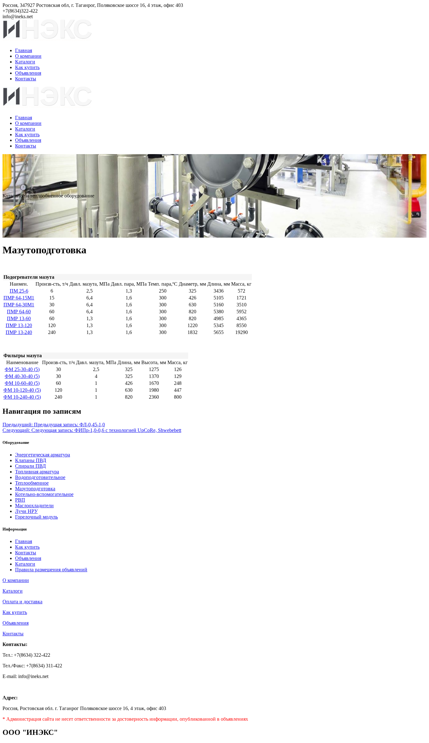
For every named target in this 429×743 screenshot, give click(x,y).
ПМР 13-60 (19, 318)
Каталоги (25, 61)
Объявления (28, 73)
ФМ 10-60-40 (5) (22, 383)
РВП (20, 500)
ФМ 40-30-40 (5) (22, 376)
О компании (28, 56)
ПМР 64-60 (19, 311)
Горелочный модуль (36, 517)
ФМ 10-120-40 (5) (22, 390)
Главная (23, 50)
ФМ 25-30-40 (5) (22, 369)
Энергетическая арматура (42, 454)
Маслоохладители (34, 505)
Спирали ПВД (30, 466)
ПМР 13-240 (19, 332)
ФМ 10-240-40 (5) (22, 397)
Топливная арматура (37, 471)
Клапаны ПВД (30, 460)
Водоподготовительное (40, 477)
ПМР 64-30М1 (18, 304)
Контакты (25, 78)
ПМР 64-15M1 (18, 297)
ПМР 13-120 (19, 325)
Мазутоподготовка (35, 488)
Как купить (27, 67)
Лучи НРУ (26, 511)
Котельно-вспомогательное (44, 494)
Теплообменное (32, 483)
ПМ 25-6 (19, 290)
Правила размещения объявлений (51, 569)
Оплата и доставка (22, 601)
